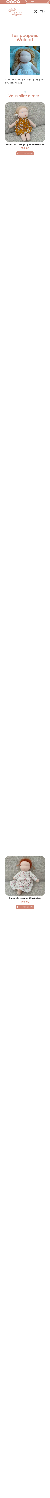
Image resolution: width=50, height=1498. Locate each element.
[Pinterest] (15, 1)
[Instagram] (11, 1)
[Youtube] (18, 1)
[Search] (48, 1)
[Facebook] (8, 1)
